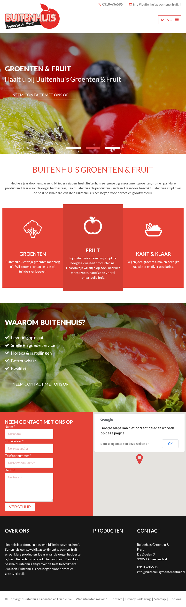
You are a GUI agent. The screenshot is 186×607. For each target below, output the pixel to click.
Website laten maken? (91, 599)
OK (170, 444)
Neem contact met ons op (40, 94)
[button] (139, 459)
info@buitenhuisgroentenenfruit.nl (161, 572)
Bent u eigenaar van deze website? (125, 444)
